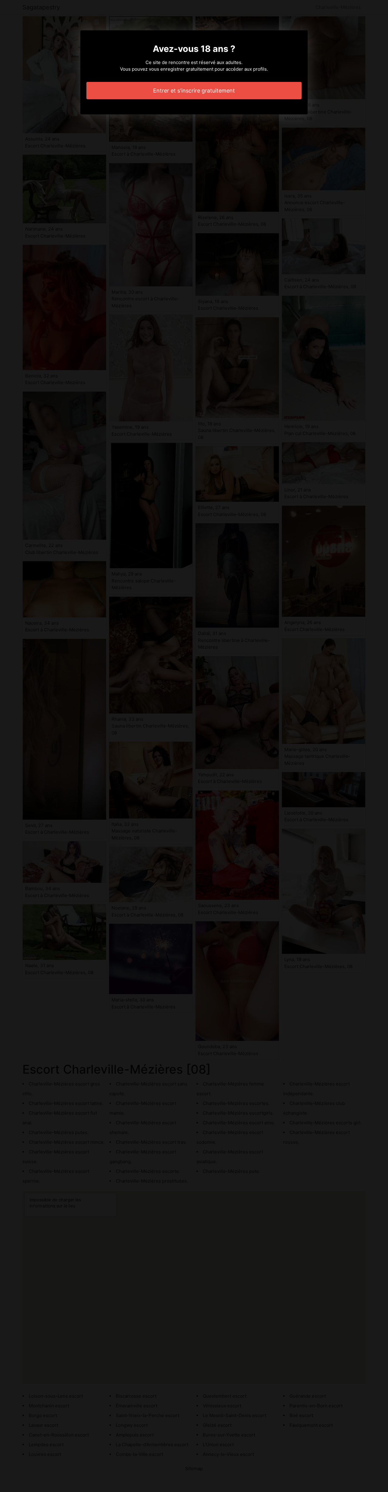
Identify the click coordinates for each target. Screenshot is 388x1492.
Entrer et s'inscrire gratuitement (194, 90)
